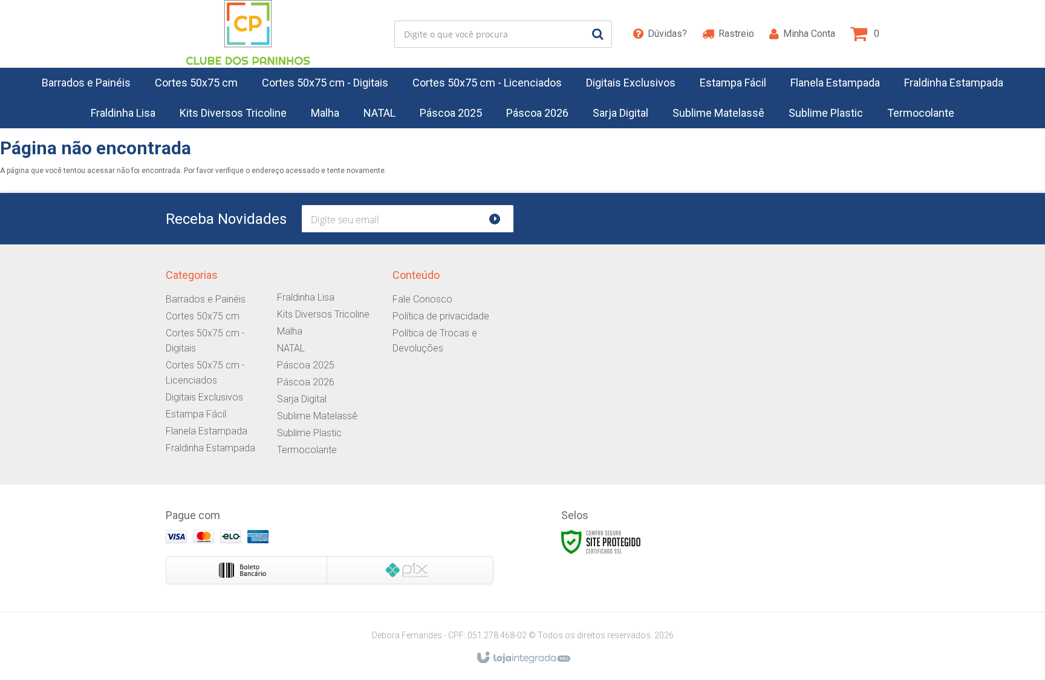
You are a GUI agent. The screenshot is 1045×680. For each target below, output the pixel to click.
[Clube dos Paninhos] (248, 34)
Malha (289, 331)
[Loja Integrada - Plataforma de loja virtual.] (523, 658)
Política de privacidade (440, 316)
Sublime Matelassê (317, 416)
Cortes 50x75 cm (202, 316)
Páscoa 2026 (305, 382)
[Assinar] (499, 218)
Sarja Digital (302, 399)
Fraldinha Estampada (210, 448)
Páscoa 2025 (305, 365)
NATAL (291, 348)
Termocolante (307, 450)
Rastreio (736, 33)
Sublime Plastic (309, 433)
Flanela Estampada (206, 431)
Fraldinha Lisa (305, 297)
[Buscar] (598, 34)
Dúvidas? (667, 33)
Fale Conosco (422, 299)
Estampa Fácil (196, 414)
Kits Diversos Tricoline (323, 314)
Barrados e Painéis (206, 299)
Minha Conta (809, 33)
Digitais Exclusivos (204, 397)
